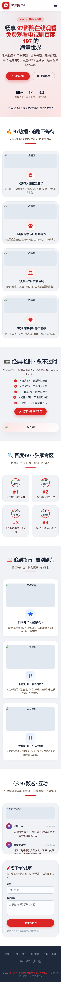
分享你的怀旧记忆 (32, 411)
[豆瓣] (39, 961)
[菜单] (56, 5)
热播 (15, 953)
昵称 (9, 883)
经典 (24, 953)
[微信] (21, 961)
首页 (7, 953)
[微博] (28, 961)
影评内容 (11, 898)
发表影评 (45, 76)
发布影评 (32, 923)
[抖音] (34, 961)
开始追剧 (19, 76)
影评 (54, 953)
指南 (45, 953)
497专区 (35, 953)
